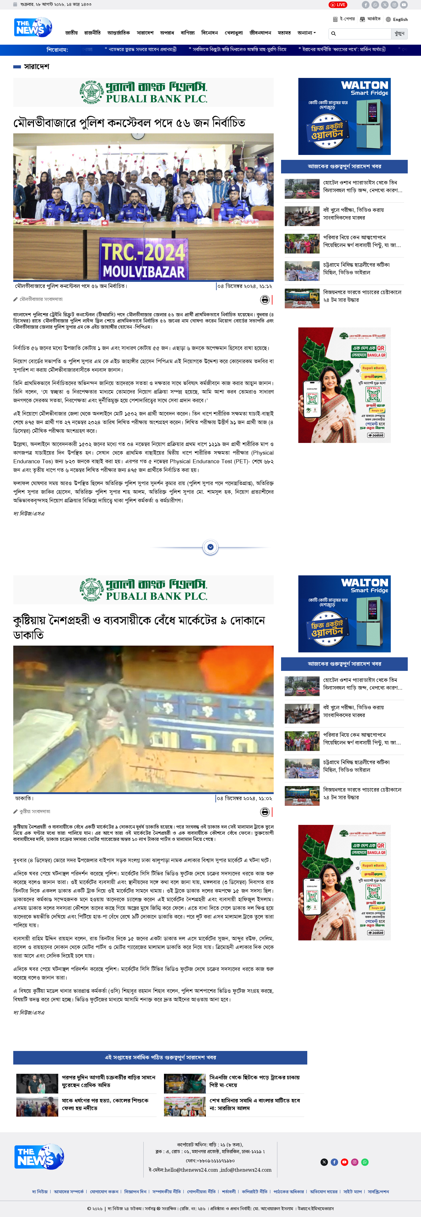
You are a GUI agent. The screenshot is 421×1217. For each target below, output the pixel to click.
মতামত (284, 33)
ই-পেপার (347, 19)
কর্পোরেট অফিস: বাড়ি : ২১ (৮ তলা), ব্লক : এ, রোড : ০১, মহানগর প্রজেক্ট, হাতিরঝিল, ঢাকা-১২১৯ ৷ (210, 1148)
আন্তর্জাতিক (119, 33)
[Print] (265, 300)
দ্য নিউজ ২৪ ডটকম (124, 1209)
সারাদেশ (145, 33)
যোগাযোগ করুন (104, 1192)
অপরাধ (167, 33)
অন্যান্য (305, 33)
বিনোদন (210, 33)
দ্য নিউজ (40, 1192)
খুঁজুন (399, 34)
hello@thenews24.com (192, 1170)
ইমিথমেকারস (322, 1209)
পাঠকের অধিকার (289, 1192)
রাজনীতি (92, 33)
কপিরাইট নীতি (255, 1192)
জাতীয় (71, 33)
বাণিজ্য (188, 33)
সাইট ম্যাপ (353, 1192)
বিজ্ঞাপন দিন (135, 1192)
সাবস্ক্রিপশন (378, 1192)
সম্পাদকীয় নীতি (167, 1192)
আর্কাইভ (374, 19)
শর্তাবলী (229, 1192)
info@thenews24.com (246, 1170)
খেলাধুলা (234, 33)
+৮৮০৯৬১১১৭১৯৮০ (216, 1161)
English (400, 19)
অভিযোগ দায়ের (323, 1192)
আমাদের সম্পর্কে (69, 1192)
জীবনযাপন (260, 33)
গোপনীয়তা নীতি (201, 1192)
